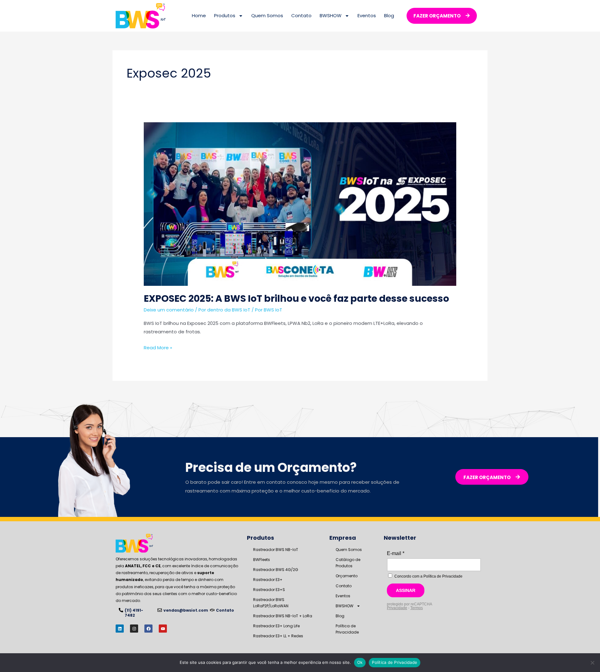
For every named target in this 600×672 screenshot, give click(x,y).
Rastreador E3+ (267, 579)
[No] (592, 662)
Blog (389, 15)
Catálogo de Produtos (348, 562)
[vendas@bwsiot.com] (160, 610)
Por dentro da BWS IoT (224, 309)
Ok (360, 662)
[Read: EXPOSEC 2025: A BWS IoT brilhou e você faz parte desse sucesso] (300, 203)
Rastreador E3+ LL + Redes (278, 636)
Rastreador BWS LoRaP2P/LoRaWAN (270, 603)
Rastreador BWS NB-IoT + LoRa (282, 616)
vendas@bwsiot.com (185, 610)
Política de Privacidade (347, 629)
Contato (301, 15)
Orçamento (347, 576)
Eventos (367, 15)
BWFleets (261, 559)
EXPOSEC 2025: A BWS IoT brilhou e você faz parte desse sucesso (296, 298)
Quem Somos (267, 15)
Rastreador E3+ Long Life (276, 626)
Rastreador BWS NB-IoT (275, 549)
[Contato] (212, 610)
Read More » (158, 347)
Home (199, 15)
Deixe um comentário (169, 309)
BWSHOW (331, 15)
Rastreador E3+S (269, 589)
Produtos (224, 15)
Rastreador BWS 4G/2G (275, 569)
